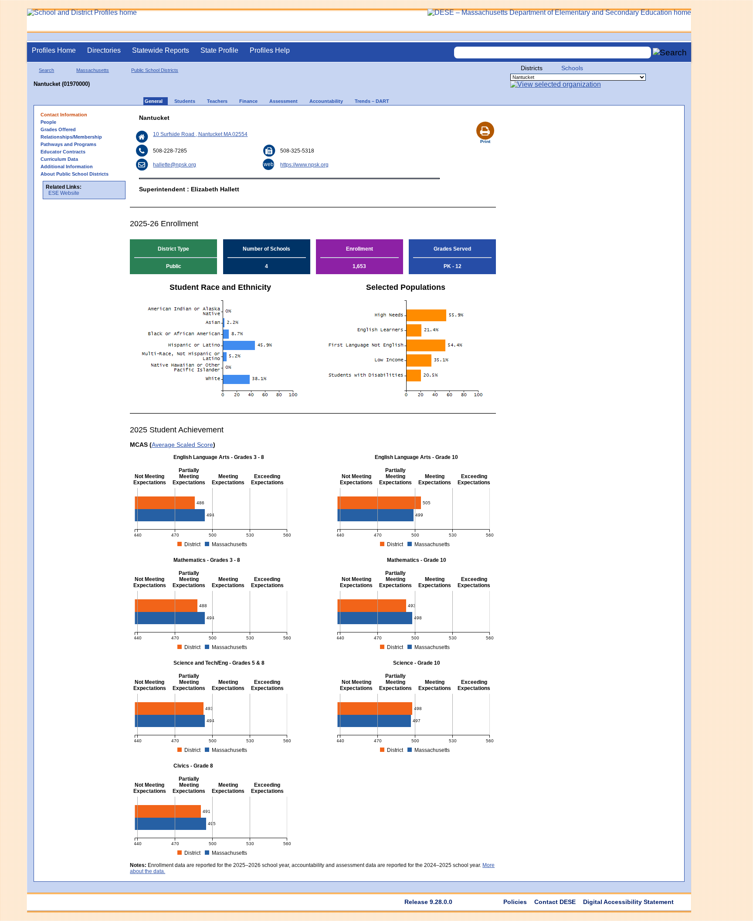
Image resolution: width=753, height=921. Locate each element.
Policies (515, 901)
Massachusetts (92, 70)
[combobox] (552, 52)
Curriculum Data (59, 159)
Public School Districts (154, 70)
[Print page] (485, 120)
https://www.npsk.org (304, 165)
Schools (572, 68)
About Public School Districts (75, 174)
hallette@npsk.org (174, 165)
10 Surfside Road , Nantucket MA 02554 (200, 134)
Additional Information (67, 166)
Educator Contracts (63, 151)
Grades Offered (58, 129)
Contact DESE (555, 901)
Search (46, 70)
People (48, 122)
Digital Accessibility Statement (628, 901)
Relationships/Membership (71, 136)
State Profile (219, 50)
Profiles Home (54, 50)
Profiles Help (270, 50)
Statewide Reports (160, 50)
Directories (104, 50)
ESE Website (63, 193)
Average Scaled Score (182, 444)
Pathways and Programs (68, 144)
